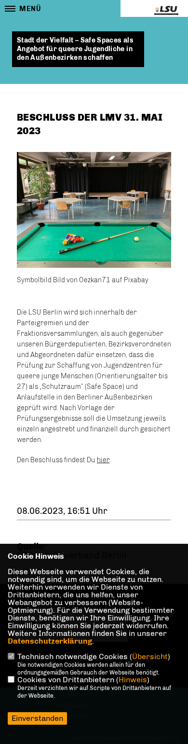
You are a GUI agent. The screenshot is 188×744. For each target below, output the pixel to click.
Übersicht (150, 656)
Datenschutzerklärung (50, 641)
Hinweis (133, 679)
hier (103, 460)
